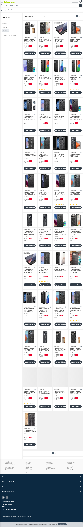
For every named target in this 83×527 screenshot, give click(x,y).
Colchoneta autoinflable (9, 467)
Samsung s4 (48, 461)
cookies (55, 524)
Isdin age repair (49, 462)
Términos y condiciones (8, 501)
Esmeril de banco (70, 464)
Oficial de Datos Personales (9, 509)
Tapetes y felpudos (70, 469)
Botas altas (69, 472)
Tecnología (5, 30)
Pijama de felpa (69, 463)
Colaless (27, 468)
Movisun (6, 472)
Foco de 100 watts (29, 462)
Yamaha (68, 461)
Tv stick (68, 468)
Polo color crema (29, 461)
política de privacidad (46, 524)
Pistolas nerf (48, 467)
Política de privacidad (7, 506)
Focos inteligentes (49, 463)
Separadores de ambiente (30, 472)
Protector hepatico (29, 467)
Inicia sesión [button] (75, 2)
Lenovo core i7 (69, 467)
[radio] (39, 89)
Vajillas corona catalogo (9, 470)
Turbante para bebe (8, 461)
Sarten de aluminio (8, 463)
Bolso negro (28, 463)
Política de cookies (7, 504)
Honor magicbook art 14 (71, 470)
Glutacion (27, 470)
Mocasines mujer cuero (9, 468)
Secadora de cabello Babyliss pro (51, 470)
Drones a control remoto (30, 469)
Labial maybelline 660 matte (10, 464)
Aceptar (62, 524)
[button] (41, 6)
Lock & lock (48, 472)
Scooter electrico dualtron (51, 464)
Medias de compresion (9, 469)
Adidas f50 (27, 464)
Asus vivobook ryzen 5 (71, 462)
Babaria (47, 469)
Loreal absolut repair (8, 462)
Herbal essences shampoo (50, 468)
